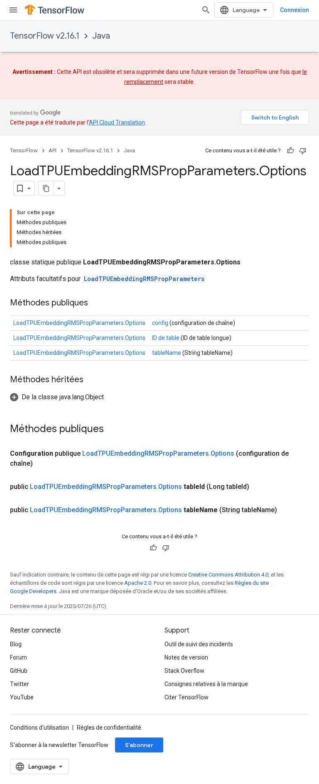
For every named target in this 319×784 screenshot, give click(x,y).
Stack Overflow (184, 670)
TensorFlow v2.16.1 (44, 36)
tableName (166, 352)
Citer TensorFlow (186, 697)
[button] (57, 397)
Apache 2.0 (137, 583)
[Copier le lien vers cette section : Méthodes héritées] (91, 380)
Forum (18, 657)
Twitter (19, 684)
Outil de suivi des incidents (198, 644)
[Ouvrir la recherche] (206, 10)
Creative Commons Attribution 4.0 (228, 575)
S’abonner (139, 745)
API (52, 150)
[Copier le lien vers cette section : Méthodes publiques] (96, 303)
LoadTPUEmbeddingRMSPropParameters (144, 279)
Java (101, 36)
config (160, 323)
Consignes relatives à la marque (206, 684)
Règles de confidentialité (109, 727)
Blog (16, 644)
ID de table (165, 338)
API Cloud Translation (117, 122)
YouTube (22, 697)
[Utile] (290, 150)
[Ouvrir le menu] (13, 10)
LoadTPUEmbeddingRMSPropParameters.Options (79, 323)
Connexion (294, 10)
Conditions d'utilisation (39, 727)
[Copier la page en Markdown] (46, 188)
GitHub (18, 670)
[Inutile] (303, 150)
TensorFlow (24, 150)
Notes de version (186, 657)
